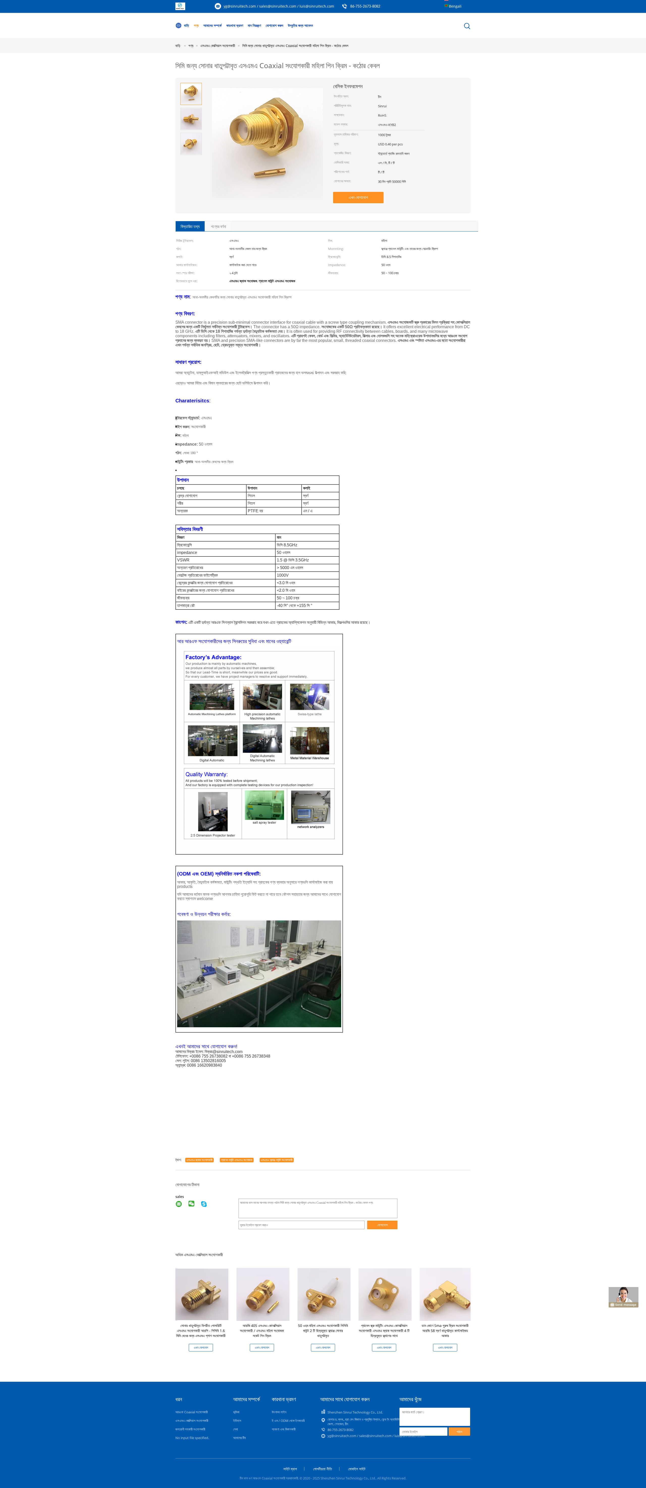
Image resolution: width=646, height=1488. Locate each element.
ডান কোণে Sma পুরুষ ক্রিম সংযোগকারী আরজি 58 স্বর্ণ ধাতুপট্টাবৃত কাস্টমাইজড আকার (445, 1330)
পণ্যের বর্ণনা (218, 226)
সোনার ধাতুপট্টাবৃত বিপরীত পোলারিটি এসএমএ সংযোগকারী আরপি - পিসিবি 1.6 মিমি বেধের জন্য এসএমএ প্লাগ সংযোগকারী (201, 1330)
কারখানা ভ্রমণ (234, 25)
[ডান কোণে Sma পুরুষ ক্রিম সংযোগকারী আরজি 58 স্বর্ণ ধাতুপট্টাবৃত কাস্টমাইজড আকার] (446, 1294)
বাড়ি (186, 25)
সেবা (235, 1429)
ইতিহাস (237, 1420)
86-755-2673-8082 (365, 6)
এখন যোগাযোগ (358, 197)
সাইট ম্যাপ (290, 1469)
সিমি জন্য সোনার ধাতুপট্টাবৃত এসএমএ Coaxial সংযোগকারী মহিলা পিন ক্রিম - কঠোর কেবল (295, 45)
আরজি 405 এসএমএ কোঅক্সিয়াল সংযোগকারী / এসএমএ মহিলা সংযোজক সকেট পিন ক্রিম (262, 1330)
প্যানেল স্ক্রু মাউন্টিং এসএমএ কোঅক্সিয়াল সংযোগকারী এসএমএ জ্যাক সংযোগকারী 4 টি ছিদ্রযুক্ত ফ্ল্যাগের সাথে (384, 1330)
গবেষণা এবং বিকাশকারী (283, 1429)
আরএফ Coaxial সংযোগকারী (191, 1412)
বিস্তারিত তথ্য (190, 226)
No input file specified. (192, 1437)
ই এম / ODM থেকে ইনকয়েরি (288, 1420)
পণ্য (196, 25)
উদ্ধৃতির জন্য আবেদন (300, 25)
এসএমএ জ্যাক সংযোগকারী (199, 1160)
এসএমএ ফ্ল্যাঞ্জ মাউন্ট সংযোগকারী (276, 1160)
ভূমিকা (236, 1412)
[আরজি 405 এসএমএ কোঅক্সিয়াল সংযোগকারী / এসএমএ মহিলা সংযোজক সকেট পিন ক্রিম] (262, 1294)
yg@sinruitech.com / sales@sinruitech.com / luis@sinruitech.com (279, 6)
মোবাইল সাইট (356, 1469)
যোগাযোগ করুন (274, 25)
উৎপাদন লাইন (279, 1412)
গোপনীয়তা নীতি (322, 1469)
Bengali (455, 6)
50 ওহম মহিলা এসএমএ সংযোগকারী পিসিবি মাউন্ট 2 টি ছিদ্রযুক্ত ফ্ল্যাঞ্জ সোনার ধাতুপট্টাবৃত (323, 1330)
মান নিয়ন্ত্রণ (254, 25)
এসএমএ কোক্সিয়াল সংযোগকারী (191, 1420)
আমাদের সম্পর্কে (212, 25)
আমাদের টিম (239, 1437)
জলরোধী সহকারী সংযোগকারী (190, 1429)
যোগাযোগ (382, 1225)
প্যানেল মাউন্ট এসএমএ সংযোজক (236, 1160)
